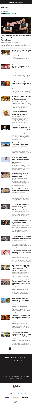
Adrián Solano (21, 101)
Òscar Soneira (19, 116)
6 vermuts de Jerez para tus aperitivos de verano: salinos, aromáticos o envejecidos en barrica (21, 112)
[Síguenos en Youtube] (17, 361)
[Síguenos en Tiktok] (19, 361)
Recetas (7, 370)
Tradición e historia (17, 225)
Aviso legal (4, 376)
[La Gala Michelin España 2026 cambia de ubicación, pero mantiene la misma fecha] (5, 206)
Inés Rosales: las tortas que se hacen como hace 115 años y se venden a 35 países (20, 174)
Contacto (12, 378)
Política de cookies (25, 376)
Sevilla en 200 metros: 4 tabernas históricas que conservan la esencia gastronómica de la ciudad (21, 83)
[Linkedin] (6, 13)
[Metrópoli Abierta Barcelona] (22, 393)
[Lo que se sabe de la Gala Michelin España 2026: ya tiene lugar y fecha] (5, 238)
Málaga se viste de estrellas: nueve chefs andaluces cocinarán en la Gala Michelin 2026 (21, 66)
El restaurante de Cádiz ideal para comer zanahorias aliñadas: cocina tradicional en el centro (21, 317)
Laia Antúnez (20, 209)
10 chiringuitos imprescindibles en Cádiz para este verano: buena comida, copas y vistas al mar (21, 144)
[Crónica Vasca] (16, 397)
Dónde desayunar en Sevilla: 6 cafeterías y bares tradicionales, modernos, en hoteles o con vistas (21, 300)
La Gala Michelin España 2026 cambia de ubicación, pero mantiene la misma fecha (20, 206)
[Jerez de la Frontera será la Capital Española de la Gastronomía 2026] (5, 52)
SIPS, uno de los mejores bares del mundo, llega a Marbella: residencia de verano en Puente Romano (16, 38)
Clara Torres (24, 162)
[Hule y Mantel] (16, 402)
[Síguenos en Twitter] (12, 361)
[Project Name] (16, 357)
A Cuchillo (24, 372)
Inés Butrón (24, 286)
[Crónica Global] (9, 393)
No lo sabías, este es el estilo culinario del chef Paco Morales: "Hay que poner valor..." (20, 159)
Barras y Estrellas (16, 162)
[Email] (12, 13)
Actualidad (14, 53)
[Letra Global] (25, 397)
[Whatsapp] (8, 13)
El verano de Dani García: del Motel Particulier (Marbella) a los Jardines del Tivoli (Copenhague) (21, 127)
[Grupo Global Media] (16, 386)
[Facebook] (2, 13)
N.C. (23, 225)
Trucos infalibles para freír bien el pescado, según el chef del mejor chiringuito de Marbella (21, 190)
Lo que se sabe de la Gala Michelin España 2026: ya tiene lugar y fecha (21, 237)
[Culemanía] (7, 397)
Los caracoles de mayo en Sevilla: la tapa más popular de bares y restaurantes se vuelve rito (21, 222)
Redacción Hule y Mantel (12, 42)
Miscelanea (16, 374)
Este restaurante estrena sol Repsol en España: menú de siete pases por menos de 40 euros (21, 252)
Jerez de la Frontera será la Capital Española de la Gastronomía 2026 (21, 51)
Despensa (14, 116)
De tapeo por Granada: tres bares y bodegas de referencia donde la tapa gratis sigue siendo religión (21, 98)
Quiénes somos (19, 378)
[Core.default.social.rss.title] (22, 361)
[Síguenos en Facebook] (10, 361)
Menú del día (15, 372)
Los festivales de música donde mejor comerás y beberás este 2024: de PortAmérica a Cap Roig (21, 334)
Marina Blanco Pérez (22, 303)
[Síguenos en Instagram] (15, 361)
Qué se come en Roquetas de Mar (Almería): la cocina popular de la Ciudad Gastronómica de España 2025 (21, 282)
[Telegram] (10, 13)
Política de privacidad (14, 376)
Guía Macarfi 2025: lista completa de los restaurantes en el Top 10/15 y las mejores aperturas (21, 267)
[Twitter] (4, 13)
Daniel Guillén (20, 255)
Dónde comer (4, 42)
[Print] (15, 13)
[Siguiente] (25, 349)
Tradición (8, 372)
